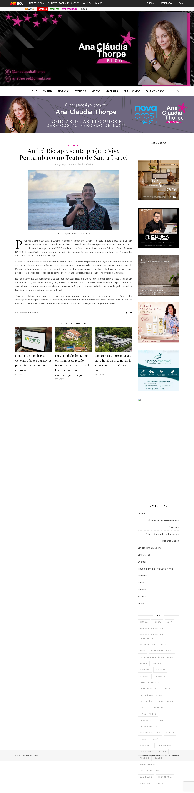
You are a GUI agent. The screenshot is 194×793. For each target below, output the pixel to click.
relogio (144, 758)
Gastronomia (166, 701)
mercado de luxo (150, 733)
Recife (162, 752)
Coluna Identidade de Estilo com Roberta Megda (162, 537)
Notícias (64, 91)
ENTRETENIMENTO (69, 9)
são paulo (146, 777)
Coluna (47, 91)
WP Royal (34, 755)
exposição (146, 701)
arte (163, 644)
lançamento (147, 720)
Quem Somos (131, 91)
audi (142, 651)
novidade (145, 745)
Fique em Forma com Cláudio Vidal (155, 568)
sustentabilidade (150, 771)
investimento (148, 714)
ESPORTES (54, 9)
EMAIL (181, 3)
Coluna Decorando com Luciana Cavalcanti (163, 523)
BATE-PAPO (166, 3)
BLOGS (84, 9)
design (144, 676)
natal (143, 739)
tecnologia (165, 777)
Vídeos (96, 91)
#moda (144, 622)
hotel (143, 707)
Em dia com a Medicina (149, 547)
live (162, 720)
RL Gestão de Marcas (169, 755)
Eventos (80, 91)
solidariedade (148, 764)
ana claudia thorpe (152, 628)
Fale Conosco (155, 91)
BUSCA (150, 3)
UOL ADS (98, 3)
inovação (158, 707)
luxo (166, 726)
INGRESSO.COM (36, 3)
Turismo (145, 783)
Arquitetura (147, 644)
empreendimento (150, 682)
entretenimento (150, 689)
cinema (157, 663)
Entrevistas (144, 554)
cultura (160, 670)
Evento (169, 689)
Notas (141, 582)
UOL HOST (52, 3)
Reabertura (147, 752)
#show (157, 622)
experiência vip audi (152, 695)
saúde (158, 758)
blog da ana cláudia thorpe (157, 657)
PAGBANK (64, 3)
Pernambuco (164, 745)
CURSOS (75, 3)
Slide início (143, 596)
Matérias (112, 91)
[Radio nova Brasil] (97, 132)
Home (33, 91)
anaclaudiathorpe (28, 312)
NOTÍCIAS (43, 9)
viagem (160, 783)
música (170, 733)
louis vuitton (148, 726)
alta (169, 622)
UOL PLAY (86, 3)
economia (159, 676)
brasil (143, 663)
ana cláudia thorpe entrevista (152, 636)
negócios (158, 739)
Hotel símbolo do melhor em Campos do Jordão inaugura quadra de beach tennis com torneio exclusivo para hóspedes (72, 365)
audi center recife (162, 651)
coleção (145, 670)
